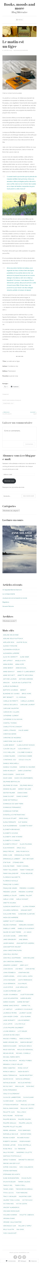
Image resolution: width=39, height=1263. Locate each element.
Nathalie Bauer (9, 1083)
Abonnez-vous (9, 481)
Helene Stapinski (10, 925)
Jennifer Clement (10, 965)
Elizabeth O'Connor (11, 840)
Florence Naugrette (11, 877)
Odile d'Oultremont (11, 1094)
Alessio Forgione (10, 646)
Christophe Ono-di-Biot (12, 741)
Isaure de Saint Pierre (12, 932)
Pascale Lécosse (28, 1105)
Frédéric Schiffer (26, 892)
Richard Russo (23, 1138)
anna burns (8, 664)
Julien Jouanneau (10, 994)
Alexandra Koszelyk (11, 649)
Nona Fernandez (10, 1090)
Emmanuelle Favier (22, 855)
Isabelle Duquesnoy (26, 928)
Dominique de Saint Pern (13, 804)
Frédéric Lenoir (9, 892)
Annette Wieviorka (25, 675)
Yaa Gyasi (20, 1229)
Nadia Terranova (10, 1075)
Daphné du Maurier (27, 767)
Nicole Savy (8, 1086)
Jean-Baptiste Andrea (25, 943)
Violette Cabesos (26, 1215)
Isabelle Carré (9, 928)
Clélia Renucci (24, 749)
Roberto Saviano (10, 1141)
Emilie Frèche (8, 851)
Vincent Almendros (11, 1207)
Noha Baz (30, 1086)
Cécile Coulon (25, 760)
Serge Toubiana (9, 1160)
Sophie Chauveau (10, 1167)
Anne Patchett (9, 675)
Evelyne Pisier (8, 866)
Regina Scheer (9, 1138)
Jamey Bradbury (9, 939)
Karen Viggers (9, 1002)
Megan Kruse (8, 1053)
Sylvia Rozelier (9, 1182)
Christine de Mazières (12, 738)
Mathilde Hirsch (25, 1046)
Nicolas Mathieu (24, 1083)
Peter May (19, 1116)
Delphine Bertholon (11, 782)
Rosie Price (7, 1149)
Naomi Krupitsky (26, 1075)
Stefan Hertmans (10, 1171)
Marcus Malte (25, 1038)
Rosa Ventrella (24, 1145)
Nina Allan (19, 1086)
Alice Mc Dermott (10, 657)
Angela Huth (20, 660)
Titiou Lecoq (8, 1193)
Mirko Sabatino (9, 1068)
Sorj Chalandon (26, 1167)
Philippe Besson (9, 1119)
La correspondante (8, 594)
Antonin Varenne (26, 679)
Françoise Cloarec (11, 884)
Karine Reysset (23, 1002)
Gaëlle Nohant (22, 899)
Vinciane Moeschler (11, 1211)
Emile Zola (21, 848)
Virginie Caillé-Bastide (12, 1222)
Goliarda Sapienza (10, 910)
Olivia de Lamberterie (12, 1097)
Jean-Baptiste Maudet (12, 947)
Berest (23, 690)
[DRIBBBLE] (24, 1257)
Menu (20, 20)
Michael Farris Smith (11, 1057)
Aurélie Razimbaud (10, 686)
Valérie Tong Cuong (11, 1200)
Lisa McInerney (24, 1020)
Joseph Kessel (9, 976)
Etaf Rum (6, 862)
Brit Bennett (8, 697)
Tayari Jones (8, 1189)
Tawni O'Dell (20, 1185)
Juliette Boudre (27, 994)
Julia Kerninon (9, 983)
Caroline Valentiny (11, 708)
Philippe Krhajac (10, 1123)
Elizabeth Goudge (10, 833)
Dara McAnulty (9, 771)
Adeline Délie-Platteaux (13, 638)
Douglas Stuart (10, 818)
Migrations (5, 602)
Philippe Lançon (25, 1123)
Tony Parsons (21, 1193)
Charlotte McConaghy (12, 727)
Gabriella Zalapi (10, 895)
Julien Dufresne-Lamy (12, 991)
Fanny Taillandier (10, 870)
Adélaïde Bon (8, 642)
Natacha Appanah (23, 1079)
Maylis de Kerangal (25, 1049)
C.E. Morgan (21, 697)
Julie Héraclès (21, 987)
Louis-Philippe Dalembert (13, 1027)
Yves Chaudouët (10, 1233)
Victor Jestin (21, 1204)
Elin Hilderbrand (10, 826)
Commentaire (29, 444)
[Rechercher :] (12, 496)
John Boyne (30, 969)
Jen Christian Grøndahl (13, 961)
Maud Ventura (9, 1049)
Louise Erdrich (9, 1031)
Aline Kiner (24, 657)
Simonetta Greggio (26, 1160)
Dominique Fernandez (12, 807)
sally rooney (8, 1152)
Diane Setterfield (10, 800)
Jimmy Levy (24, 965)
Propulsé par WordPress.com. (20, 1252)
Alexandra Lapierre (11, 653)
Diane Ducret (8, 796)
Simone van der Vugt (11, 1163)
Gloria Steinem (29, 906)
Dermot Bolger (24, 789)
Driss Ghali (23, 818)
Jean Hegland (28, 958)
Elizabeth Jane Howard (12, 837)
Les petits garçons (7, 413)
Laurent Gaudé (25, 1013)
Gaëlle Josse (8, 899)
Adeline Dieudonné (11, 635)
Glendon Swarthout (11, 906)
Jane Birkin (23, 939)
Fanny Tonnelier (26, 870)
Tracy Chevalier (9, 1196)
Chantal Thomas (10, 723)
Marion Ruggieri (9, 1046)
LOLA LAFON (7, 1024)
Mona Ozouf (23, 1068)
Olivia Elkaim (28, 1097)
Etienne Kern (18, 862)
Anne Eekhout (9, 671)
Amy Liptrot (8, 660)
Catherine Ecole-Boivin (12, 719)
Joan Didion (8, 969)
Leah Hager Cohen (10, 1016)
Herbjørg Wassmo (26, 925)
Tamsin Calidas (24, 1182)
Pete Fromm (8, 1116)
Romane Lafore (9, 1145)
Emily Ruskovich (22, 851)
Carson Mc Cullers (11, 712)
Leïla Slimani (25, 1016)
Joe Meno (19, 969)
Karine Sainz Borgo (11, 1005)
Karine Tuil (26, 1005)
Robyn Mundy (25, 1141)
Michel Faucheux (10, 1060)
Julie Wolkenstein (10, 998)
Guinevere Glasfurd (26, 914)
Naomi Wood (8, 1079)
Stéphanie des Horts (11, 1174)
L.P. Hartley (8, 1009)
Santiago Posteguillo (12, 1156)
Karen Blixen (25, 998)
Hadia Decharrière (10, 917)
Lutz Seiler (22, 1031)
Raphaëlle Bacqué (10, 1134)
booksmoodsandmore (21, 50)
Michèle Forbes (25, 1060)
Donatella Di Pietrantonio (14, 815)
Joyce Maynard (9, 980)
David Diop (20, 774)
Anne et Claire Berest (26, 671)
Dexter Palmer (9, 793)
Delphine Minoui (26, 785)
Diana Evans (22, 793)
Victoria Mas (8, 1204)
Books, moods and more (19, 6)
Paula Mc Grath (27, 1108)
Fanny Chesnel (23, 866)
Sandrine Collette (24, 1152)
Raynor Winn (26, 1134)
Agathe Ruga (22, 642)
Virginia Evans (9, 1218)
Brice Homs (26, 693)
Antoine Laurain (10, 679)
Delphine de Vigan (10, 785)
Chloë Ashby (23, 730)
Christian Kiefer (9, 734)
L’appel (33, 413)
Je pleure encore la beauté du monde (14, 598)
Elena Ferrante (9, 822)
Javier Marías (8, 943)
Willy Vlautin (8, 1229)
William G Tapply (25, 1226)
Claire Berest (8, 745)
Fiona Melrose (27, 873)
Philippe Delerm (24, 1119)
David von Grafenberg (24, 778)
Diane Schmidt (22, 796)
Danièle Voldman (10, 767)
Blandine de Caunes (11, 693)
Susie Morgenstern (11, 1178)
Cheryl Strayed (9, 730)
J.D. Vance (27, 932)
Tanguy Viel (8, 1185)
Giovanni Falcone (8, 606)
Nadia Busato (23, 1071)
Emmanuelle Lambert (11, 859)
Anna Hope (19, 664)
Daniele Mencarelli (11, 763)
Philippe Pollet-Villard (12, 1127)
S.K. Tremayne (20, 1149)
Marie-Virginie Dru (10, 1042)
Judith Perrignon (25, 980)
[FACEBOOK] (15, 1257)
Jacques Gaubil (9, 936)
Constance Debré (25, 756)
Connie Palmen (9, 756)
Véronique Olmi (9, 1226)
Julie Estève (8, 987)
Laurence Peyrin (10, 1013)
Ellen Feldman (26, 844)
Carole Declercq (10, 704)
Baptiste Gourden (10, 690)
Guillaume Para (9, 914)
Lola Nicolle (20, 1024)
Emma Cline (7, 855)
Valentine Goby (25, 1196)
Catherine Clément (11, 715)
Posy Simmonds (24, 1130)
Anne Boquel (21, 668)
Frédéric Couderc (27, 888)
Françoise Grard (10, 888)
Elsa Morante (9, 848)
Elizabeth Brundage (11, 829)
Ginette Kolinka (9, 903)
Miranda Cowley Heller (13, 1064)
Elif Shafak (22, 822)
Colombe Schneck (24, 752)
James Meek (22, 936)
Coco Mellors (9, 752)
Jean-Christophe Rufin (12, 950)
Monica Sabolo (9, 1071)
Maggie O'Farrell (10, 1038)
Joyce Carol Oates (24, 976)
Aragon (6, 682)
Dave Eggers (8, 774)
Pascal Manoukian (10, 1108)
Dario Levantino (24, 771)
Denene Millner (9, 789)
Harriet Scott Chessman (13, 921)
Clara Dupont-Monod (26, 745)
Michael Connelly (23, 1053)
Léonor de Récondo (11, 1035)
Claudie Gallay (9, 749)
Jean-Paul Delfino (10, 954)
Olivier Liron (21, 1101)
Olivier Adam (8, 1101)
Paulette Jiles (9, 1112)
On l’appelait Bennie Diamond (12, 590)
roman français (15, 400)
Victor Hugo (27, 1200)
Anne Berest (8, 668)
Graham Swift (26, 910)
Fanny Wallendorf (10, 873)
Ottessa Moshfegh (10, 1105)
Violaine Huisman (10, 1215)
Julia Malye (22, 983)
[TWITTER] (20, 1257)
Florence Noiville (10, 881)
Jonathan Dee (23, 972)
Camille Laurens (27, 701)
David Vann (7, 778)
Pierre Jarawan (9, 1130)
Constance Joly (8, 403)
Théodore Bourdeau (24, 1189)
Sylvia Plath (26, 1178)
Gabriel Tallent (25, 895)
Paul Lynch (21, 1112)
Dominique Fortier (10, 811)
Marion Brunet (26, 1042)
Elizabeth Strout (10, 844)
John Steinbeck (9, 972)
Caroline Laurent (27, 704)
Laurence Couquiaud (23, 1009)
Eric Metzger (28, 859)
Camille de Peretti (10, 701)
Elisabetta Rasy (26, 826)
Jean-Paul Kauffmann (12, 958)
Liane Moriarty (9, 1020)
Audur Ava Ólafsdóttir (21, 682)
